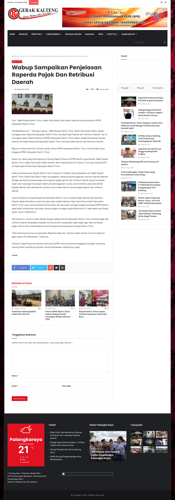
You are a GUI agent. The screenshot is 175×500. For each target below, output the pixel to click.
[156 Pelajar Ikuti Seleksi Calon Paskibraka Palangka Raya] (108, 446)
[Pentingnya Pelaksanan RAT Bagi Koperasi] (161, 442)
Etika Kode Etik (39, 476)
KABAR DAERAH (53, 34)
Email (15, 386)
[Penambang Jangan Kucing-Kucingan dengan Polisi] (161, 449)
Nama (15, 376)
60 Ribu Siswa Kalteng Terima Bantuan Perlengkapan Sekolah (149, 139)
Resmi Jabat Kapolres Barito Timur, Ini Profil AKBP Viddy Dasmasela (149, 201)
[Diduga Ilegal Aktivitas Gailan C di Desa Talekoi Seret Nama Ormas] (128, 114)
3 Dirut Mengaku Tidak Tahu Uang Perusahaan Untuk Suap (138, 173)
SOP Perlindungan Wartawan (20, 476)
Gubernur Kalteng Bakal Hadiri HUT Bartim (24, 312)
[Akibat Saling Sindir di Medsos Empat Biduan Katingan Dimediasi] (161, 434)
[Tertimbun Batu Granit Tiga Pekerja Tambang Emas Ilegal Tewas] (128, 215)
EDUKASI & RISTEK (73, 34)
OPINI (100, 34)
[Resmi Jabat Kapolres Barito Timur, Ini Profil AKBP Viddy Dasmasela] (128, 202)
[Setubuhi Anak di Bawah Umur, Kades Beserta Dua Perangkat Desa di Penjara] (149, 434)
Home (16, 56)
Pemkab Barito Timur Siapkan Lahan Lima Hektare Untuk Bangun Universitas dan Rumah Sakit (142, 126)
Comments (158, 88)
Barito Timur (26, 56)
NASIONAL (89, 34)
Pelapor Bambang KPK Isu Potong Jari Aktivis (140, 163)
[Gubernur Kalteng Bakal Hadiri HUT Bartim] (26, 298)
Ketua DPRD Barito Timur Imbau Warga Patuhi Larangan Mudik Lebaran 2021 (57, 315)
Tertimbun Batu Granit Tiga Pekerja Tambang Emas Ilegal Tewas (149, 214)
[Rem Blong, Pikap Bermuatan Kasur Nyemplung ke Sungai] (149, 449)
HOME (12, 34)
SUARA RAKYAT (128, 34)
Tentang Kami (14, 473)
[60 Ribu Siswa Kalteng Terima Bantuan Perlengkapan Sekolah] (128, 140)
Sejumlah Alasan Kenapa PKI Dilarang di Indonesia (150, 99)
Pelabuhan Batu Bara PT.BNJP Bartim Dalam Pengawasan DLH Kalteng (149, 186)
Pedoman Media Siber (31, 473)
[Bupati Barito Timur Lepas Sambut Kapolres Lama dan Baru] (94, 298)
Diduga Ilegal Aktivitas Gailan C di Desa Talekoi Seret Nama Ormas (150, 113)
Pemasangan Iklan (15, 479)
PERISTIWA (36, 34)
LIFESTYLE (111, 34)
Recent (140, 88)
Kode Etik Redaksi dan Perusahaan (22, 482)
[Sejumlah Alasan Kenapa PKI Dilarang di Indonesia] (128, 102)
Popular (125, 88)
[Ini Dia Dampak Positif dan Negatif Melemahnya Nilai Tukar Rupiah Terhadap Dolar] (136, 442)
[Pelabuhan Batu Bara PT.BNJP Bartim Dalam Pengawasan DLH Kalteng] (128, 186)
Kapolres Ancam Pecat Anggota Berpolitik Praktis (149, 152)
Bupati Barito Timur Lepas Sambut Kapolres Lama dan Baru (93, 314)
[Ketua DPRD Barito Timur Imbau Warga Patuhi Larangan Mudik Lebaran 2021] (60, 298)
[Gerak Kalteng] (33, 14)
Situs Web (66, 386)
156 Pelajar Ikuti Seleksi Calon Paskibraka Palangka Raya (105, 455)
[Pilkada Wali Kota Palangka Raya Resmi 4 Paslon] (136, 449)
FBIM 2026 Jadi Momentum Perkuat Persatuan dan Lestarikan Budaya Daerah (66, 435)
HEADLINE (23, 34)
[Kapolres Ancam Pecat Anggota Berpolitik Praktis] (128, 153)
